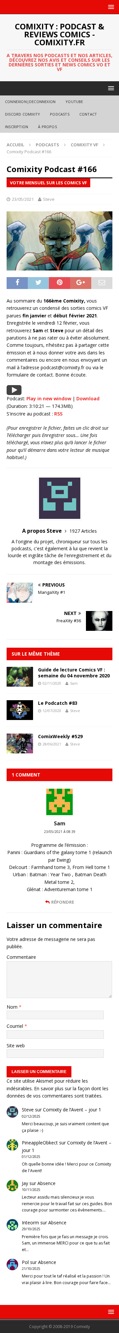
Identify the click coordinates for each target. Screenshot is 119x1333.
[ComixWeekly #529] (20, 749)
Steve (49, 199)
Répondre (62, 902)
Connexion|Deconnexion (30, 101)
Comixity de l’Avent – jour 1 (72, 1109)
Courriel (15, 1026)
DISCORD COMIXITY (22, 114)
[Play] (14, 391)
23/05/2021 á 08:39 (59, 831)
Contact (88, 114)
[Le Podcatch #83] (20, 716)
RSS (58, 414)
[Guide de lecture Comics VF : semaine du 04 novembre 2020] (20, 683)
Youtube (74, 101)
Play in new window (48, 398)
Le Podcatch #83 (57, 703)
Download (87, 398)
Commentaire (21, 957)
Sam (74, 683)
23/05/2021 (23, 199)
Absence (46, 1183)
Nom (13, 1007)
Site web (16, 1045)
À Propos (47, 126)
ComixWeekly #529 (60, 736)
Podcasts (59, 114)
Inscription (16, 126)
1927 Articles (83, 531)
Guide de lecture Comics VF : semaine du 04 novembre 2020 (74, 672)
